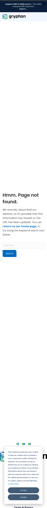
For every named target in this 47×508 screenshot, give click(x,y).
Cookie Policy (13, 484)
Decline (23, 497)
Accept (23, 490)
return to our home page (19, 226)
